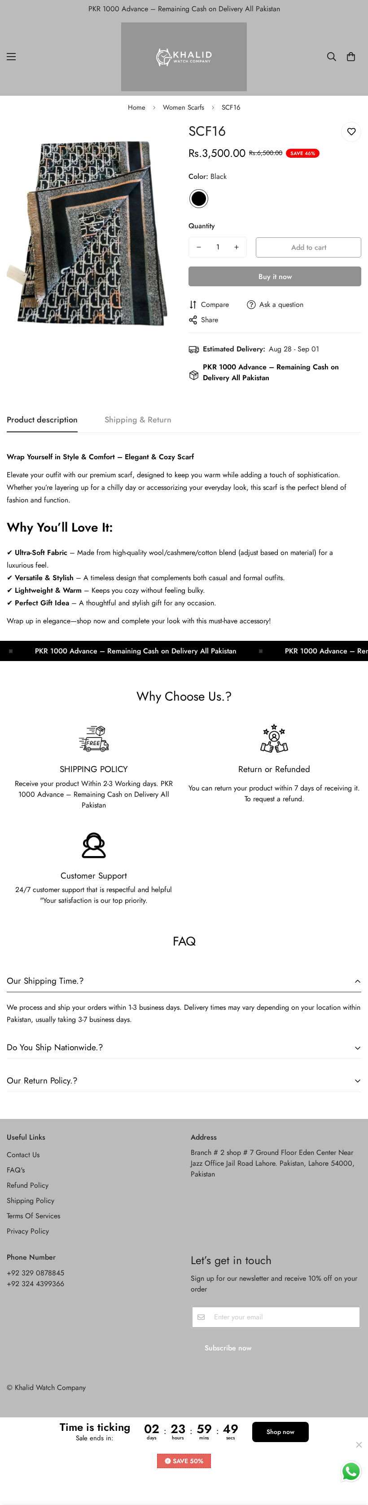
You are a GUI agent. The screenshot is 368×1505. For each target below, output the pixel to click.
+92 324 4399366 (35, 1284)
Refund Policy (27, 1185)
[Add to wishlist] (351, 132)
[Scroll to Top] (350, 1456)
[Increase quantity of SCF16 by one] (236, 247)
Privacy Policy (28, 1231)
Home (136, 107)
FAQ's (16, 1170)
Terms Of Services (33, 1216)
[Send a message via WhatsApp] (351, 1471)
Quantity (201, 226)
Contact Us (23, 1155)
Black (199, 199)
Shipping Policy (30, 1200)
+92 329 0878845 (35, 1273)
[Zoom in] (160, 139)
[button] (351, 56)
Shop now (280, 1431)
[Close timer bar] (359, 1444)
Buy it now (275, 276)
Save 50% (188, 1460)
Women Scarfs (183, 107)
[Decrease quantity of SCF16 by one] (199, 247)
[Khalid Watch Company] (184, 57)
